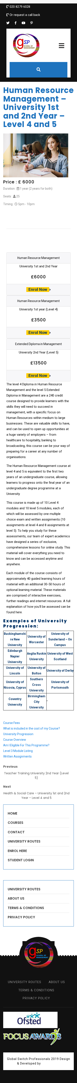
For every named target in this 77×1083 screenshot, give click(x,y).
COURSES (15, 822)
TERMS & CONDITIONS (26, 908)
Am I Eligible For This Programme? (26, 745)
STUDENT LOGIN (21, 860)
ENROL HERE (17, 851)
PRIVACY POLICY (21, 917)
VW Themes (50, 1063)
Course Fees (11, 723)
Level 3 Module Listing (18, 751)
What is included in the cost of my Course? (31, 728)
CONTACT (16, 832)
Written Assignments (17, 756)
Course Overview (14, 739)
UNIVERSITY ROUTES (24, 841)
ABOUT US (16, 898)
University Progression (18, 734)
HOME (12, 813)
